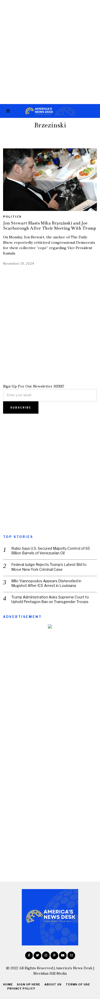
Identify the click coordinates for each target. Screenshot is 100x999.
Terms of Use (78, 984)
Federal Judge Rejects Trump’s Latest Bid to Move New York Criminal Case (48, 566)
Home (8, 984)
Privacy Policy (21, 988)
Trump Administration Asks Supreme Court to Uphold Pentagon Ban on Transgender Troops (50, 599)
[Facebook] (29, 955)
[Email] (71, 955)
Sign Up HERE (28, 984)
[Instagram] (46, 955)
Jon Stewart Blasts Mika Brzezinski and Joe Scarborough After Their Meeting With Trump (49, 225)
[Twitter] (37, 955)
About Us (53, 984)
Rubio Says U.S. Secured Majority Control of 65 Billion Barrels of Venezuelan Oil (50, 550)
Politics (12, 216)
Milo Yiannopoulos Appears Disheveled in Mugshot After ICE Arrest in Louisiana (46, 583)
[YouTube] (63, 955)
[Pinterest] (54, 955)
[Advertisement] (50, 52)
